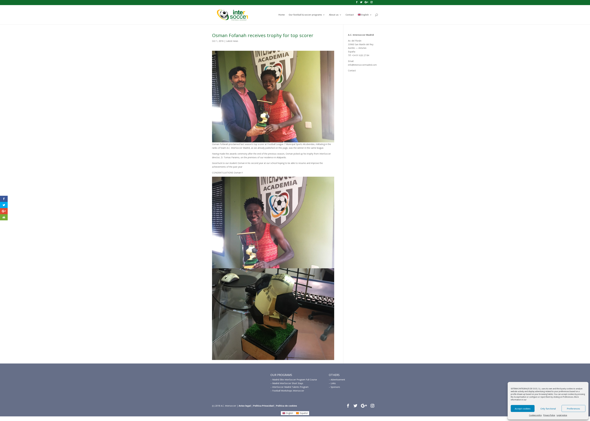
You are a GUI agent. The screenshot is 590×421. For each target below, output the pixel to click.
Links (333, 383)
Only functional (548, 408)
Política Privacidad (263, 405)
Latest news (232, 41)
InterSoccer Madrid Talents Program (290, 386)
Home (281, 15)
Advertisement (338, 379)
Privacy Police (549, 415)
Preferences (573, 408)
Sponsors (335, 386)
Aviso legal (245, 405)
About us (333, 15)
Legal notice (562, 415)
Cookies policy (535, 415)
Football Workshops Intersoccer (288, 390)
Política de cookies (286, 405)
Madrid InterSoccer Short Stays (287, 383)
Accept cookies (523, 408)
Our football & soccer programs (305, 15)
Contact (350, 15)
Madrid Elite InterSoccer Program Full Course (294, 379)
